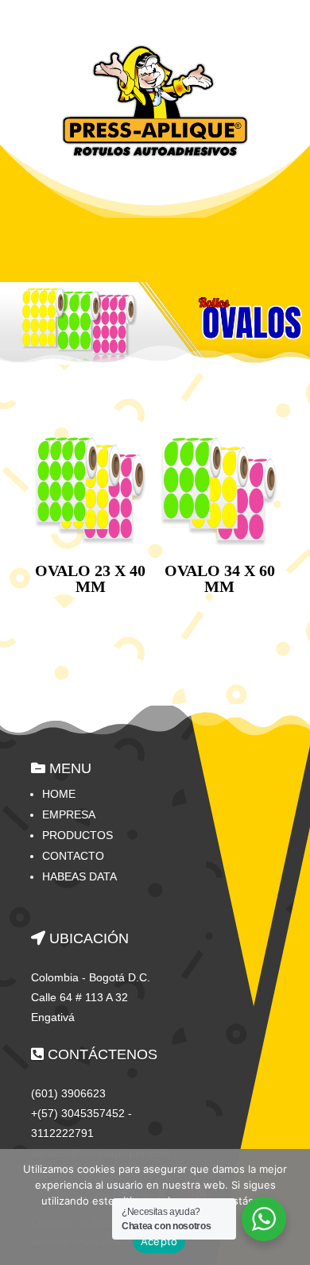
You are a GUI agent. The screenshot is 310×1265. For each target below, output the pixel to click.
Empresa (68, 814)
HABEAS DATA (79, 876)
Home (59, 793)
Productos (77, 835)
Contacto (73, 855)
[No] (290, 1207)
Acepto (159, 1241)
